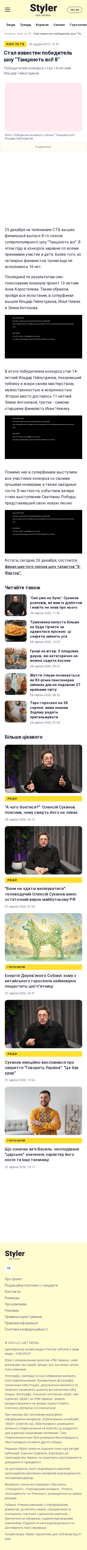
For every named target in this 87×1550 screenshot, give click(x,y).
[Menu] (7, 10)
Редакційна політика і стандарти (31, 1285)
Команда (12, 1298)
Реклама (12, 1310)
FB (8, 1268)
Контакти (12, 1292)
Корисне (42, 25)
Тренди (25, 25)
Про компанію (16, 1304)
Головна (9, 33)
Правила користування (23, 1317)
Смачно (59, 25)
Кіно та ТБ (24, 33)
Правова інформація (21, 1323)
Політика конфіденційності (26, 1329)
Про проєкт (14, 1279)
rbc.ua (74, 9)
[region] (43, 189)
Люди (10, 25)
